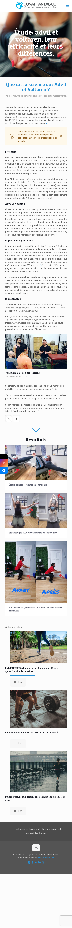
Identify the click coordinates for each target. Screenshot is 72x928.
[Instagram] (4, 463)
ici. (47, 123)
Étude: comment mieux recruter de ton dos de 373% (31, 732)
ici (41, 265)
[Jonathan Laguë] (36, 5)
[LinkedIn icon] (39, 862)
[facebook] (16, 418)
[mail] (8, 418)
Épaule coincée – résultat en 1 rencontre (28, 485)
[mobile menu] (67, 7)
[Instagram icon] (43, 862)
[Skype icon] (29, 862)
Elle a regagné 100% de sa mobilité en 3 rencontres (33, 532)
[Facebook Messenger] (4, 470)
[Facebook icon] (32, 862)
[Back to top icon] (36, 847)
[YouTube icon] (36, 862)
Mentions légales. (46, 857)
